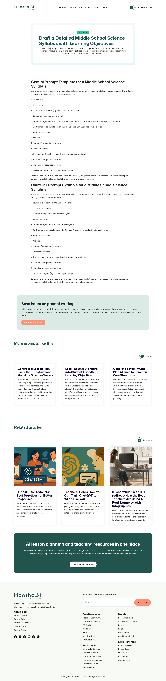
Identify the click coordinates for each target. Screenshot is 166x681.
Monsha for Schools (91, 649)
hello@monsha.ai (125, 618)
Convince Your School (92, 656)
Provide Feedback (126, 636)
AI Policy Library (90, 636)
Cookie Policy (20, 626)
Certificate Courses (91, 621)
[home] (24, 7)
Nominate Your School (92, 660)
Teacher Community (92, 618)
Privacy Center (20, 615)
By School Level (125, 645)
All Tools (62, 7)
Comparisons (124, 660)
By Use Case (123, 649)
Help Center (123, 632)
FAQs (120, 629)
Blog (85, 632)
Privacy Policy (20, 619)
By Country (123, 656)
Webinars (87, 629)
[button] (85, 7)
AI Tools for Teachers (127, 621)
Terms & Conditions (23, 623)
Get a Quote (88, 667)
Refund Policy (20, 630)
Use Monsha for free (33, 322)
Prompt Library (89, 640)
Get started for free (83, 564)
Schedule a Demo (90, 664)
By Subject (122, 653)
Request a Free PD (91, 653)
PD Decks (87, 625)
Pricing (73, 7)
